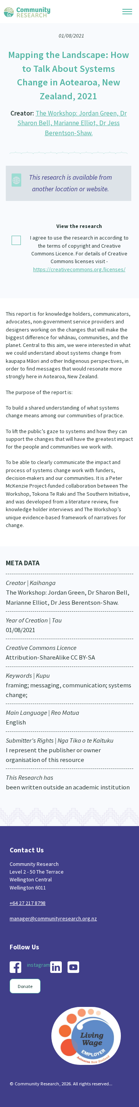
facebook (15, 967)
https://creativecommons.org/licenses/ (79, 269)
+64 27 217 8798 (28, 903)
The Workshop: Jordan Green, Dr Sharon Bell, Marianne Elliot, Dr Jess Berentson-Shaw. (72, 123)
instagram (38, 964)
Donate (25, 986)
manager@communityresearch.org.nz (53, 918)
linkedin (56, 967)
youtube (73, 967)
